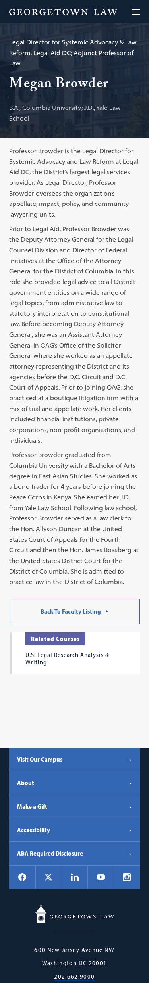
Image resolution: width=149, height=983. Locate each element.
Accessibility (33, 829)
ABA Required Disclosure (50, 853)
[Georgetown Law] (63, 11)
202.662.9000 (74, 976)
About (25, 782)
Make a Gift (32, 806)
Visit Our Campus (39, 759)
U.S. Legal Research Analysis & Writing (67, 658)
